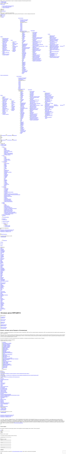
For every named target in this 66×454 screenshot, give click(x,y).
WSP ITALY (2, 303)
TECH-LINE (2, 299)
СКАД (1, 306)
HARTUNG (2, 270)
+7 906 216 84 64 (3, 236)
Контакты (2, 400)
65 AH (21, 25)
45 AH (21, 23)
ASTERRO (2, 256)
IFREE (1, 273)
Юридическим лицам (3, 396)
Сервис (1, 385)
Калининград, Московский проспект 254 (7, 229)
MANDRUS (2, 286)
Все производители (21, 89)
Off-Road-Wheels (3, 292)
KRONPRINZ (2, 279)
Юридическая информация (4, 402)
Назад (5, 147)
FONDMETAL (2, 269)
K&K (1, 275)
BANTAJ (1, 259)
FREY (1, 248)
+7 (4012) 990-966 (3, 2)
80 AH (21, 29)
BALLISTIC (2, 258)
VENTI (1, 301)
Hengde (1, 271)
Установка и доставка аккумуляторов (23, 21)
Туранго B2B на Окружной (6, 6)
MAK (1, 284)
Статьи (1, 404)
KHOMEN (2, 277)
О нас (1, 398)
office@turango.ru (4, 234)
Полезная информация (4, 403)
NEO (1, 288)
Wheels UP (2, 302)
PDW (1, 293)
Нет (2, 430)
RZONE (1, 298)
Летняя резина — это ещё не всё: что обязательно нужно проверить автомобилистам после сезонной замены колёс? (19, 375)
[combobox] (5, 437)
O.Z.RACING (2, 291)
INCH (1, 274)
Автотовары (6, 188)
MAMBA (1, 285)
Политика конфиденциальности (5, 394)
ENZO (1, 267)
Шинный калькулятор (4, 406)
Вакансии (2, 401)
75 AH (21, 28)
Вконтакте (5, 240)
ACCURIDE (2, 251)
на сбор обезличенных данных (17, 451)
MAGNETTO (2, 283)
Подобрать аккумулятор (24, 19)
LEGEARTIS (2, 280)
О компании (2, 397)
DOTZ (1, 266)
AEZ (1, 253)
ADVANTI (2, 252)
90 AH (21, 30)
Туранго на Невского (5, 7)
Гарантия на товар (3, 391)
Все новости (2, 371)
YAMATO (2, 305)
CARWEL (2, 264)
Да (0, 430)
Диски (5, 157)
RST (1, 297)
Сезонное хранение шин (4, 379)
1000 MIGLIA (2, 250)
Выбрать (2, 449)
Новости (1, 405)
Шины (5, 148)
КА (0, 309)
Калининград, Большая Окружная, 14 (6, 230)
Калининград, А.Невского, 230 (5, 231)
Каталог (1, 380)
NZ (0, 290)
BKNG (1, 261)
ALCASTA (2, 254)
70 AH (21, 26)
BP (0, 263)
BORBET (2, 262)
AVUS (1, 257)
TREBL (1, 300)
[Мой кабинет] (0, 136)
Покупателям (2, 387)
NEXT (1, 289)
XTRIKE (1, 304)
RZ (0, 310)
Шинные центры (3, 399)
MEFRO (1, 287)
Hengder (1, 272)
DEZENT (1, 265)
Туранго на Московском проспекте (8, 5)
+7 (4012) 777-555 (3, 1)
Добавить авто (2, 14)
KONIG (1, 278)
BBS (1, 260)
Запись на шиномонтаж (4, 75)
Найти (2, 432)
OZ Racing (2, 249)
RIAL (1, 296)
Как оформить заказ (3, 388)
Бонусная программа (3, 392)
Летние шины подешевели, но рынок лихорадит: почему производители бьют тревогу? (14, 373)
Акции (1, 384)
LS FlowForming (3, 282)
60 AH (19, 82)
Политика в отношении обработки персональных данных (9, 395)
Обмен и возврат (3, 390)
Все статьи (2, 378)
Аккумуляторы (6, 163)
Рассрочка (2, 393)
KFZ (1, 276)
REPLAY (1, 295)
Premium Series (2, 308)
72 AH (21, 27)
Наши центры (2, 4)
